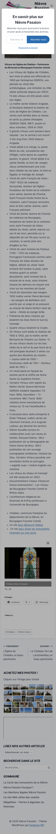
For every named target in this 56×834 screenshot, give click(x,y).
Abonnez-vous (38, 39)
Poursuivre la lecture (28, 47)
